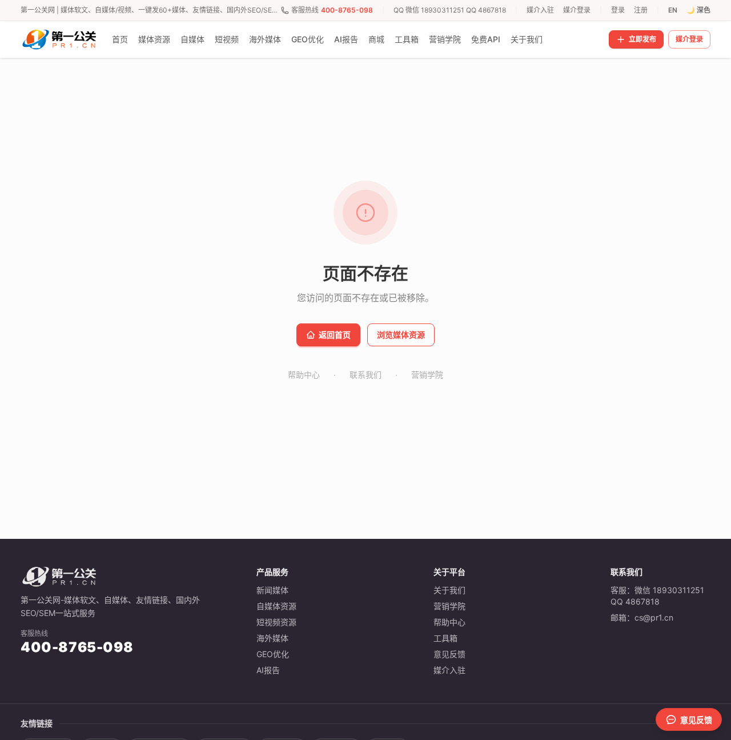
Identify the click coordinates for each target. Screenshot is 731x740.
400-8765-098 (347, 10)
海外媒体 (265, 39)
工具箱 (407, 39)
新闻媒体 (272, 590)
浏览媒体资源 (401, 334)
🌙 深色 (698, 10)
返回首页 (335, 334)
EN (672, 10)
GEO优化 (307, 39)
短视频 (227, 39)
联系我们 (365, 374)
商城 (376, 39)
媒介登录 (577, 10)
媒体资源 (154, 39)
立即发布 (642, 39)
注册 (641, 10)
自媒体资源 (276, 606)
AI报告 (346, 39)
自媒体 (192, 39)
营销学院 (445, 39)
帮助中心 (304, 374)
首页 (120, 39)
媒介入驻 (540, 10)
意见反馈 (449, 654)
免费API (485, 39)
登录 (618, 10)
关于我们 (527, 39)
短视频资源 (276, 622)
